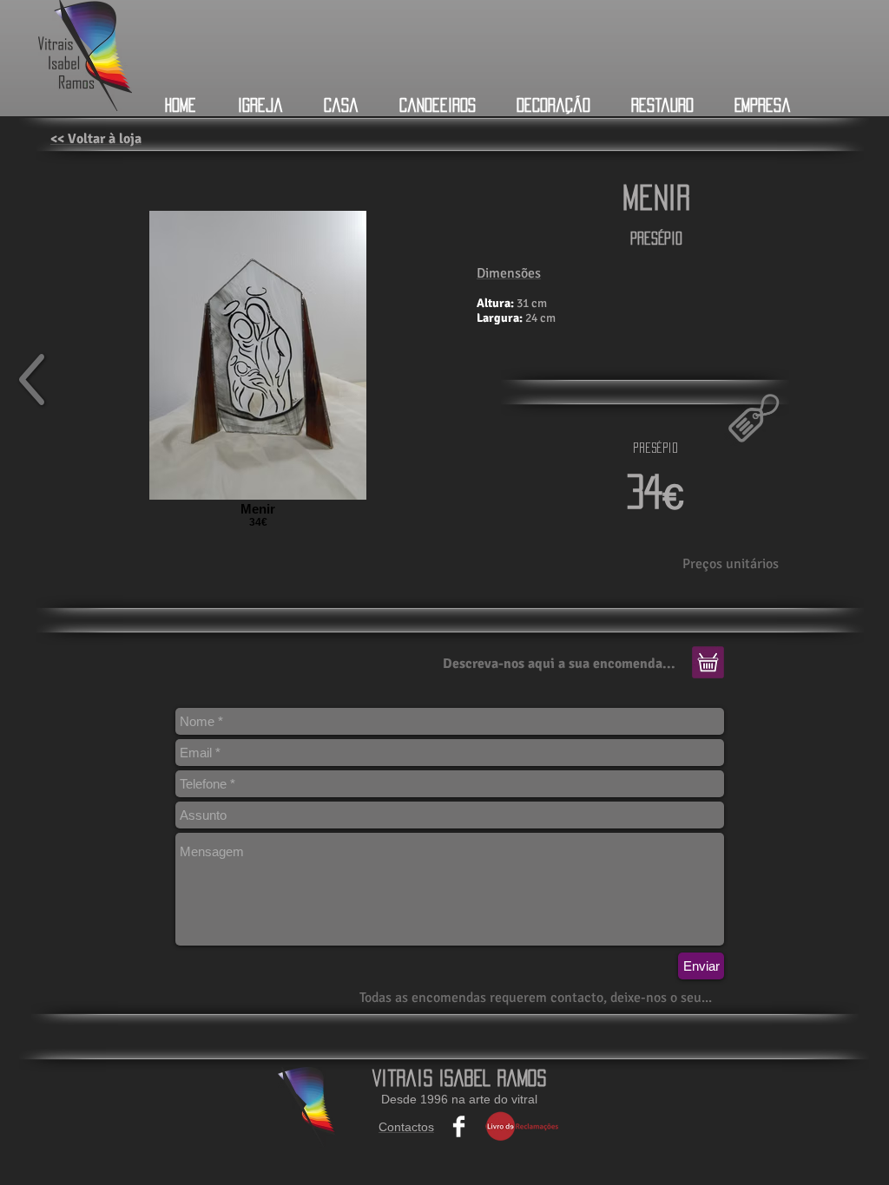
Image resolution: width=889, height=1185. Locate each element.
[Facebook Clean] (459, 1126)
